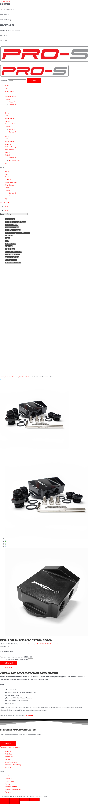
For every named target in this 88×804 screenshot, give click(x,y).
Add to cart (9, 663)
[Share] (15, 799)
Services (7, 94)
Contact (7, 99)
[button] (44, 109)
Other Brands (9, 150)
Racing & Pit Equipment (12, 254)
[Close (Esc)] (5, 799)
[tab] (46, 667)
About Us (12, 102)
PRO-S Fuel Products (12, 227)
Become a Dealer (10, 96)
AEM (7, 241)
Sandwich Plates (24, 377)
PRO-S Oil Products (11, 225)
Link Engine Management (13, 252)
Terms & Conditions (11, 762)
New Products (9, 91)
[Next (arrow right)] (15, 802)
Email (2, 740)
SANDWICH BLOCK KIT (44, 644)
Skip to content (5, 1)
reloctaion (56, 644)
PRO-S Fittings (10, 219)
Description (8, 667)
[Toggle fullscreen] (25, 799)
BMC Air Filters (10, 249)
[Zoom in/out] (35, 799)
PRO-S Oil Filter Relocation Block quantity (14, 660)
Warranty (8, 767)
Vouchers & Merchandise (13, 262)
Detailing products (11, 260)
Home (7, 86)
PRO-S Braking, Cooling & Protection (17, 233)
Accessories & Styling (12, 257)
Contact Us (12, 105)
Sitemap (7, 759)
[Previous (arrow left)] (5, 802)
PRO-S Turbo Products (13, 230)
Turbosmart (8, 246)
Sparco (7, 238)
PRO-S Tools (9, 235)
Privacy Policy (9, 757)
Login (6, 163)
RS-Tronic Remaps (11, 147)
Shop (6, 88)
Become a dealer (15, 160)
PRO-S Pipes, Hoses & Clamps (15, 222)
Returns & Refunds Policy (13, 765)
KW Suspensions (10, 244)
